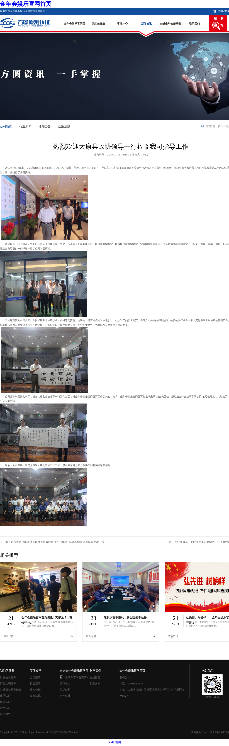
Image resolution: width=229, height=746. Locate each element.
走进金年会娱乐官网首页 (170, 29)
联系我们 (194, 23)
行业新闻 (25, 126)
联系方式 (95, 683)
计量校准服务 (8, 677)
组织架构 (65, 689)
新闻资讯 (146, 23)
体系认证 (5, 695)
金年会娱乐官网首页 (26, 4)
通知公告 (45, 126)
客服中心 (122, 23)
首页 (220, 126)
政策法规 (64, 126)
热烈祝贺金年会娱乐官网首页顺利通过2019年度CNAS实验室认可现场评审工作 (57, 542)
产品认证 (5, 707)
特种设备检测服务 (10, 689)
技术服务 (5, 714)
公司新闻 (6, 126)
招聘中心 (65, 683)
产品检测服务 (8, 683)
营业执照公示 (198, 732)
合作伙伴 (65, 695)
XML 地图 (114, 742)
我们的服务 (98, 23)
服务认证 (5, 701)
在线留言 (95, 677)
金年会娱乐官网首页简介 (74, 677)
